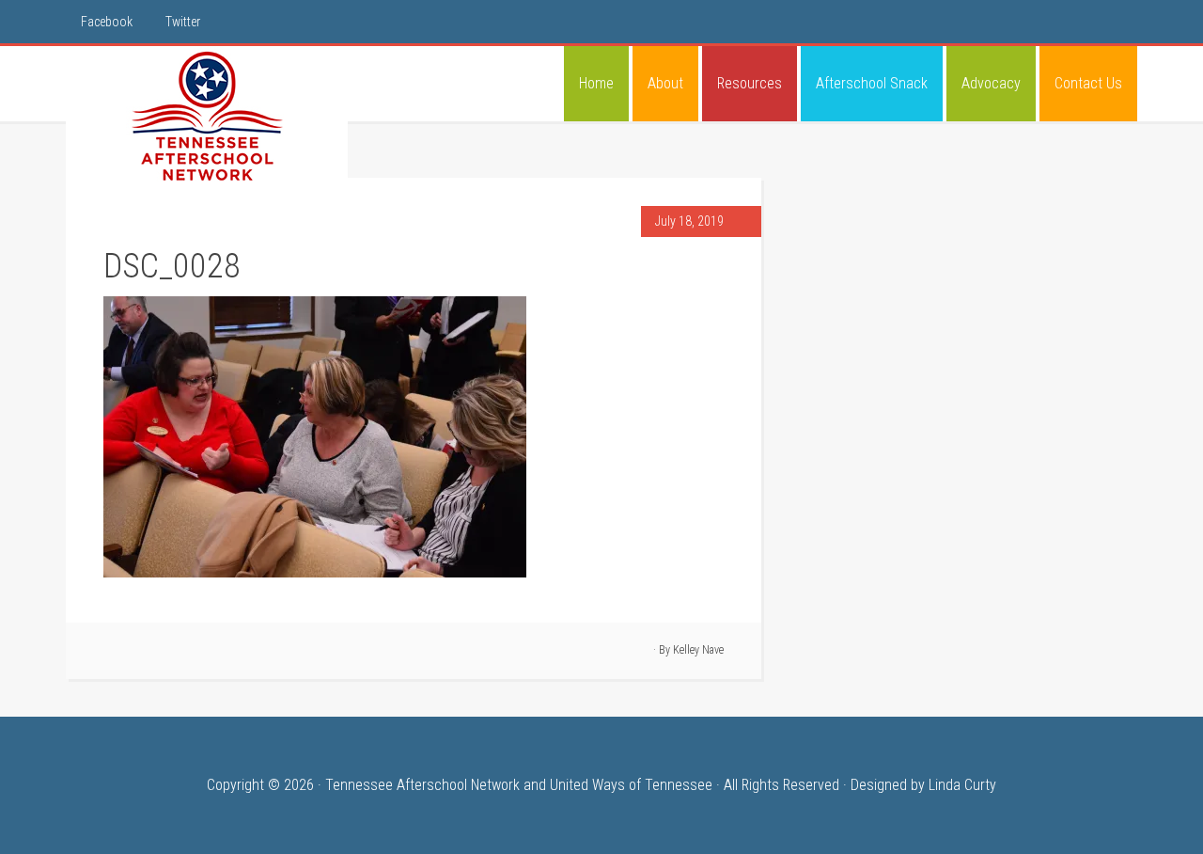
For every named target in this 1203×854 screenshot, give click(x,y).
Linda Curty (962, 785)
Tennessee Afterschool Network (207, 116)
